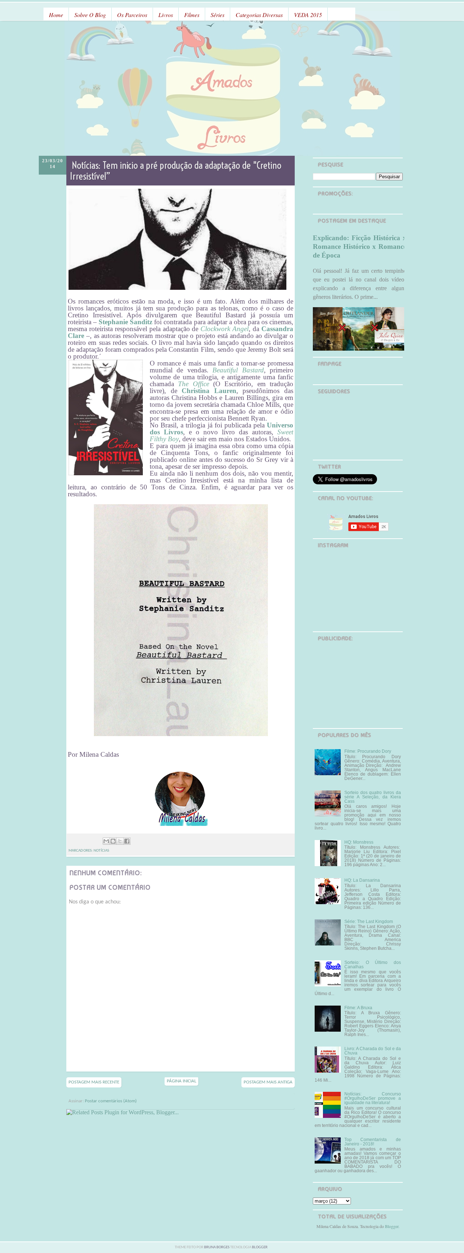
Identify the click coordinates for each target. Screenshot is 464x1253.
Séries (217, 14)
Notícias (101, 851)
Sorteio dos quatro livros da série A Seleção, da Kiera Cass (372, 797)
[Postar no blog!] (113, 841)
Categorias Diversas (259, 14)
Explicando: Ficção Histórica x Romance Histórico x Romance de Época (359, 246)
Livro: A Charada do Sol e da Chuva (372, 1051)
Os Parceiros (132, 14)
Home (56, 14)
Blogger (391, 1226)
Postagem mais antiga (268, 1082)
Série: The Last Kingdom (368, 921)
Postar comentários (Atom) (111, 1101)
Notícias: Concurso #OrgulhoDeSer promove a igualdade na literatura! (372, 1098)
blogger (260, 1247)
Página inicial (181, 1081)
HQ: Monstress (358, 842)
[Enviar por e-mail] (106, 841)
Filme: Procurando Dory (367, 751)
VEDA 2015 (308, 14)
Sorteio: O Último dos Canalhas (372, 964)
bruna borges (217, 1247)
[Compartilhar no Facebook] (126, 841)
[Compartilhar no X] (120, 841)
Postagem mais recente (94, 1082)
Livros (165, 14)
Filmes (191, 14)
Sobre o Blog (90, 14)
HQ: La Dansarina (362, 880)
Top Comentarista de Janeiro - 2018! (372, 1142)
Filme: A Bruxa (358, 1007)
